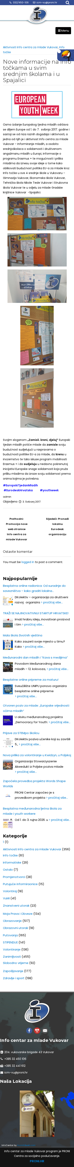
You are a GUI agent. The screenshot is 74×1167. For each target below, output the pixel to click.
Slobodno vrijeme (15, 963)
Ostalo (8, 869)
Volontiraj (10, 891)
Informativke (12, 862)
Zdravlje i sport (13, 978)
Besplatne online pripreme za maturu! (30, 680)
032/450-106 (21, 2)
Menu (65, 30)
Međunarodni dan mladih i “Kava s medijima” (35, 657)
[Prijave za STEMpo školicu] (8, 742)
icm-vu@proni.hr (47, 2)
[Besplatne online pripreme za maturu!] (8, 689)
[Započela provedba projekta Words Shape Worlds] (8, 796)
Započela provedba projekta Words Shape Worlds (34, 783)
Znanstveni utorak (16, 905)
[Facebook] (29, 1030)
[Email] (45, 1030)
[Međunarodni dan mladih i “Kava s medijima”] (8, 667)
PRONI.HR (37, 1161)
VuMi (6, 898)
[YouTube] (37, 1030)
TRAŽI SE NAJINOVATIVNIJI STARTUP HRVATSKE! (35, 613)
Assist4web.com (26, 1145)
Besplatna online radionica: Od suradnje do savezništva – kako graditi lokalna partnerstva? (34, 589)
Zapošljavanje (13, 971)
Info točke (10, 855)
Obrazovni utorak (15, 928)
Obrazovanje (12, 921)
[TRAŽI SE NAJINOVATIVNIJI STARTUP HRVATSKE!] (8, 623)
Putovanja (10, 935)
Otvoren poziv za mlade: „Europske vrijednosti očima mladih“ (36, 708)
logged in (28, 562)
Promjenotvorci (14, 877)
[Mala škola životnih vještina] (8, 645)
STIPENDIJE (10, 942)
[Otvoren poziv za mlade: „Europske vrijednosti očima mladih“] (8, 720)
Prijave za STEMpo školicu (21, 733)
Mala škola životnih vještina (22, 635)
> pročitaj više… (52, 602)
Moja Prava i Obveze (18, 914)
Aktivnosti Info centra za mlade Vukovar (30, 47)
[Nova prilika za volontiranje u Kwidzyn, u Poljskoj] (8, 765)
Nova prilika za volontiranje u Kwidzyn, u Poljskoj (37, 755)
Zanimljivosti (12, 956)
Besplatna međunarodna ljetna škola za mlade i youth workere (32, 811)
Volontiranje (12, 949)
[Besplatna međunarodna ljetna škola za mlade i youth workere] (8, 823)
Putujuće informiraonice (20, 884)
